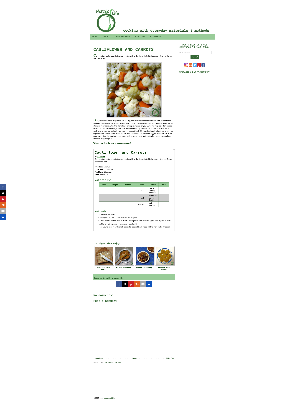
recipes (116, 278)
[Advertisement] (196, 92)
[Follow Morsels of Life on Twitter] (195, 66)
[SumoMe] (149, 284)
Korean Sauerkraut (123, 267)
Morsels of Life (109, 398)
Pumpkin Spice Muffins (164, 268)
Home (95, 36)
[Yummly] (137, 284)
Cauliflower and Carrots (121, 153)
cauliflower (109, 278)
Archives (155, 36)
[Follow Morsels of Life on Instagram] (186, 66)
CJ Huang (101, 156)
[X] (125, 284)
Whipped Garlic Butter (103, 268)
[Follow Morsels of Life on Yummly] (190, 66)
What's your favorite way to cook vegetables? (112, 143)
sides (121, 278)
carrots (102, 278)
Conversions (122, 36)
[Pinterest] (131, 284)
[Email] (143, 284)
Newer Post (98, 358)
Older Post (170, 358)
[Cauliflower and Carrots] (134, 89)
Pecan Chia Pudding (144, 267)
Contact (140, 36)
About (106, 36)
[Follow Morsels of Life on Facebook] (203, 66)
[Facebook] (119, 284)
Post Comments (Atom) (112, 362)
